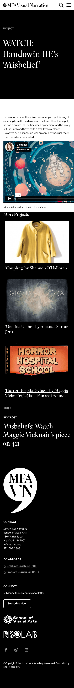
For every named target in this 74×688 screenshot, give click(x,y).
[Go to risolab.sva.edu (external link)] (20, 634)
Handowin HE (28, 207)
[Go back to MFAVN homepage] (25, 5)
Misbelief (8, 207)
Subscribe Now (17, 603)
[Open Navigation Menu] (68, 5)
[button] (20, 566)
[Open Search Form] (61, 5)
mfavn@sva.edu (12, 544)
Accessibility (14, 667)
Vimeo (43, 207)
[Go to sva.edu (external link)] (20, 619)
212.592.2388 (11, 548)
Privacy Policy (62, 663)
